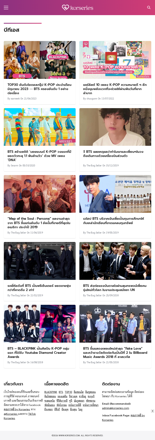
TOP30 (68, 391)
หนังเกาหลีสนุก (90, 405)
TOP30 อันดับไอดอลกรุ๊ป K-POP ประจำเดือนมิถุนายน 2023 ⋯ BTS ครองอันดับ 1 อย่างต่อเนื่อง (39, 88)
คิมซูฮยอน (90, 391)
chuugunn (92, 98)
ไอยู (80, 409)
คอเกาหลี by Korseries (17, 409)
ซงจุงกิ (91, 396)
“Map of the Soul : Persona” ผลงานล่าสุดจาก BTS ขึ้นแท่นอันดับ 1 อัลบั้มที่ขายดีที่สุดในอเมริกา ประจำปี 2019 (39, 222)
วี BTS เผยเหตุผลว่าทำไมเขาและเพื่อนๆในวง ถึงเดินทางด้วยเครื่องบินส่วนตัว (113, 153)
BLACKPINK (50, 391)
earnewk (15, 98)
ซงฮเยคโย (49, 400)
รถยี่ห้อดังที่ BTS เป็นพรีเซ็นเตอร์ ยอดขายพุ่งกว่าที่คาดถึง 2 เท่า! (39, 287)
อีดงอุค (65, 409)
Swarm (14, 165)
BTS (61, 391)
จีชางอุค (73, 396)
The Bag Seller (94, 165)
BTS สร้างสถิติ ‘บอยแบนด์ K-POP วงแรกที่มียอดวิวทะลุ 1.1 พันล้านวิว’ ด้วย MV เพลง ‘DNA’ (39, 155)
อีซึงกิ (57, 409)
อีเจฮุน (73, 409)
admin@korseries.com (115, 408)
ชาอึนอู (82, 396)
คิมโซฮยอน (50, 396)
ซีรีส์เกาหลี (62, 400)
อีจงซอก (48, 409)
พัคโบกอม (62, 405)
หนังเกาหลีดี (74, 405)
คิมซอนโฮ (79, 391)
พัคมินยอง (49, 405)
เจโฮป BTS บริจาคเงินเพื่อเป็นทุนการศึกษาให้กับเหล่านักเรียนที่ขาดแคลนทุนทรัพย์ (113, 220)
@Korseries (11, 413)
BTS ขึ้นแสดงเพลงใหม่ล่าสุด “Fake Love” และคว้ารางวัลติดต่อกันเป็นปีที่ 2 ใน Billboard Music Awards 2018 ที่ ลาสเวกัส (115, 352)
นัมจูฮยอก (79, 400)
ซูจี (70, 400)
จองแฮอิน (62, 396)
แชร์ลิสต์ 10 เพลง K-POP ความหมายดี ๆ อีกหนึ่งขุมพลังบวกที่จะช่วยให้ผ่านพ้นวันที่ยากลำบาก (115, 88)
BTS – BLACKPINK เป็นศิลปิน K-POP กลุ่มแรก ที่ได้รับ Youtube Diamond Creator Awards (38, 352)
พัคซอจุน (90, 400)
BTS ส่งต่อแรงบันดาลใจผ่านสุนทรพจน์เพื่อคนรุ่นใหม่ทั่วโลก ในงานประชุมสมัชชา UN (114, 287)
